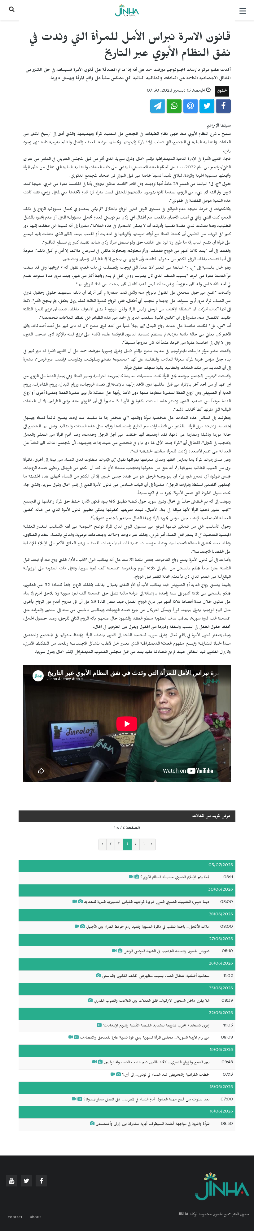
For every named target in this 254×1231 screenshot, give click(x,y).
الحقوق (222, 91)
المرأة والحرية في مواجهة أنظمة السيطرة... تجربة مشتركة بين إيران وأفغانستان (152, 1124)
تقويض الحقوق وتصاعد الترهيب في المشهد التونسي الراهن (166, 951)
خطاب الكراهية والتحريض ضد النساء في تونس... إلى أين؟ (165, 1075)
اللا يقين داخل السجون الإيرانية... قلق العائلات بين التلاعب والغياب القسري (151, 1001)
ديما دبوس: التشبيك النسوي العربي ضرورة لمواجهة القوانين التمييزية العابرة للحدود (146, 902)
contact (15, 1218)
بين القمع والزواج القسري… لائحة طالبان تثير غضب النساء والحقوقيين (156, 1062)
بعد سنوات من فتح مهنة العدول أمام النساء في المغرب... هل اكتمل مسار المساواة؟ (146, 1100)
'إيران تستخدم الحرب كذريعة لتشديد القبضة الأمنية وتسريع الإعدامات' (156, 1026)
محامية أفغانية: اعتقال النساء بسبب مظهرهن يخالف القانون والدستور (155, 976)
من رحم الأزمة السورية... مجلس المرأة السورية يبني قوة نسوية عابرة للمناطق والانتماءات (144, 1038)
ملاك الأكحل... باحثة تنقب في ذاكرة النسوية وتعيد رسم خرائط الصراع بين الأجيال (147, 927)
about (35, 1218)
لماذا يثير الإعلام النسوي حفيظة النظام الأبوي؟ (174, 877)
